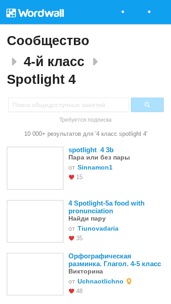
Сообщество (48, 40)
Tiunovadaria (98, 242)
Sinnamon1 (95, 181)
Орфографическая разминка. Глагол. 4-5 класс (114, 274)
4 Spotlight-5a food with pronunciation (107, 221)
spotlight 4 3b (91, 164)
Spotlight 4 (41, 79)
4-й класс (54, 61)
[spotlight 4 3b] (35, 181)
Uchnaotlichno (101, 295)
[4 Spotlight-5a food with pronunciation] (35, 234)
